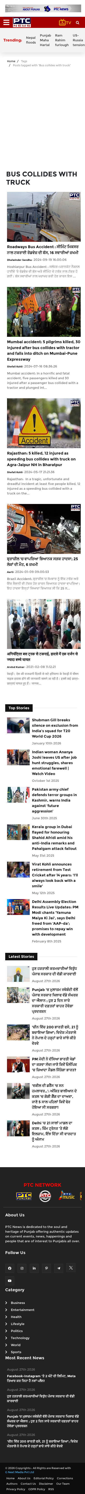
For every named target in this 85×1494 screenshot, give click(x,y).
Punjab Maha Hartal (45, 40)
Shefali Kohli (14, 366)
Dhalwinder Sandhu (19, 260)
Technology (20, 1338)
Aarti (10, 572)
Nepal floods (31, 40)
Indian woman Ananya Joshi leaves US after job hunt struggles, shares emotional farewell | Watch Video (54, 763)
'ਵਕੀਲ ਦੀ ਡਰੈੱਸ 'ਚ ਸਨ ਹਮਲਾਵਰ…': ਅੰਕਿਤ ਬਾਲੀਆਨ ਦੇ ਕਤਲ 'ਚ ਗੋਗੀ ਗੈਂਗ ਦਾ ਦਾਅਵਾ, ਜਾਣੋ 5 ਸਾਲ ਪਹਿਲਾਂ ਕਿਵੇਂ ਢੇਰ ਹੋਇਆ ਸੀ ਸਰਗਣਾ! (54, 1096)
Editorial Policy (44, 1478)
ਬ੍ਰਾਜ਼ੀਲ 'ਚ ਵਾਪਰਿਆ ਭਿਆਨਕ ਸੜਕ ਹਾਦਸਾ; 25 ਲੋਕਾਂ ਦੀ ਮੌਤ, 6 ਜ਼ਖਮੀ (42, 562)
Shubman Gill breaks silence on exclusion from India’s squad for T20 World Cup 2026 (55, 728)
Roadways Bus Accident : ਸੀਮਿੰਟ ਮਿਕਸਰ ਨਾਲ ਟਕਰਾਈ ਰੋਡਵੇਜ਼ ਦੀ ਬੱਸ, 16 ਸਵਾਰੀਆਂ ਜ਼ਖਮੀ (43, 250)
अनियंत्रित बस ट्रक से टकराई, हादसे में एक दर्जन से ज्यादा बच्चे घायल (42, 657)
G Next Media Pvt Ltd (19, 1472)
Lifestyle (17, 1324)
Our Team (63, 1483)
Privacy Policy (15, 1489)
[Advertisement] (42, 116)
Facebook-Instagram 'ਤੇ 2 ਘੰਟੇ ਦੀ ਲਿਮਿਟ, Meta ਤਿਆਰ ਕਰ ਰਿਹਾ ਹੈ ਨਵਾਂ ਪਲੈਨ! (41, 1378)
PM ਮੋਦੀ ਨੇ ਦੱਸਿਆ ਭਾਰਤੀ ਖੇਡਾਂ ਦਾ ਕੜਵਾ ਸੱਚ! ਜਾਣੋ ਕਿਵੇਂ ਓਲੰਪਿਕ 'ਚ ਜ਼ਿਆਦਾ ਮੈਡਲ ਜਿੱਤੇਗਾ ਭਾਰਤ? (54, 1064)
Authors (11, 1483)
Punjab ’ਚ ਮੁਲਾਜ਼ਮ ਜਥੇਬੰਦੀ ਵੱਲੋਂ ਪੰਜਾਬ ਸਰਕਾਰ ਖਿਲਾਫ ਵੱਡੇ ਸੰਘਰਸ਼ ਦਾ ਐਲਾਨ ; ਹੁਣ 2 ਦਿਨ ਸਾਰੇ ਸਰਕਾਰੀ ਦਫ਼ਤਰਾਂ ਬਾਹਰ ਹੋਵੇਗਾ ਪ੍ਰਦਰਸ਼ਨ (55, 1001)
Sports (16, 1352)
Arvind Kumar (15, 667)
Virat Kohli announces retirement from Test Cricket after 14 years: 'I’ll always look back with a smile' (55, 875)
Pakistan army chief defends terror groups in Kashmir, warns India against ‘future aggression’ (54, 800)
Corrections (65, 1478)
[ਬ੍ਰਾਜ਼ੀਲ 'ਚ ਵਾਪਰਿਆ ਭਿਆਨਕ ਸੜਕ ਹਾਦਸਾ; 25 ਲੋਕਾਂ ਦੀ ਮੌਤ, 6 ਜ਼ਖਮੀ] (44, 528)
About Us (24, 1478)
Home (11, 61)
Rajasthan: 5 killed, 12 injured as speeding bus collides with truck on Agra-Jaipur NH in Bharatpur (41, 459)
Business (18, 1303)
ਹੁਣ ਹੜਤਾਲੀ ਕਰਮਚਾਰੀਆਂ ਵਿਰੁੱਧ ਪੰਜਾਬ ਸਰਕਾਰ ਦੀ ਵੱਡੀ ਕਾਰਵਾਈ (54, 971)
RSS (51, 1489)
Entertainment (22, 1310)
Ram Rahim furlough (62, 40)
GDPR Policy (36, 1489)
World (15, 1345)
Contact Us (28, 1483)
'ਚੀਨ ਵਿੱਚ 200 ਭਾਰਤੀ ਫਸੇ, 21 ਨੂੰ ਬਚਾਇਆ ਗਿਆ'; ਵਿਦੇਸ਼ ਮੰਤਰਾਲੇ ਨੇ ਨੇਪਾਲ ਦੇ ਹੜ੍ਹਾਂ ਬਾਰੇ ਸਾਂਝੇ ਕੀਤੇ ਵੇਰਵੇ (55, 1035)
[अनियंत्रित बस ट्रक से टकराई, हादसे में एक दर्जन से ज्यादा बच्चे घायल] (44, 623)
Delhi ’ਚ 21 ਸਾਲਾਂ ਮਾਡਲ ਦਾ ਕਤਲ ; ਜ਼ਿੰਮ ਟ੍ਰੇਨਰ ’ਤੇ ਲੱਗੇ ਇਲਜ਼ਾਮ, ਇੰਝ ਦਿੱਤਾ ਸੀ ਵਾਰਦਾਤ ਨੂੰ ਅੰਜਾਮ (54, 1131)
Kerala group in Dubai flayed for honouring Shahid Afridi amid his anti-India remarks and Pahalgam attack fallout (54, 838)
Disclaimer (46, 1483)
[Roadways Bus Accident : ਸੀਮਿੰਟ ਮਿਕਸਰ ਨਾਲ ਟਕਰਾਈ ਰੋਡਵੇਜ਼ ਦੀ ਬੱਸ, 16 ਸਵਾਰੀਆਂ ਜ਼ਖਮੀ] (44, 217)
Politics (17, 1331)
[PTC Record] (45, 1196)
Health (16, 1317)
